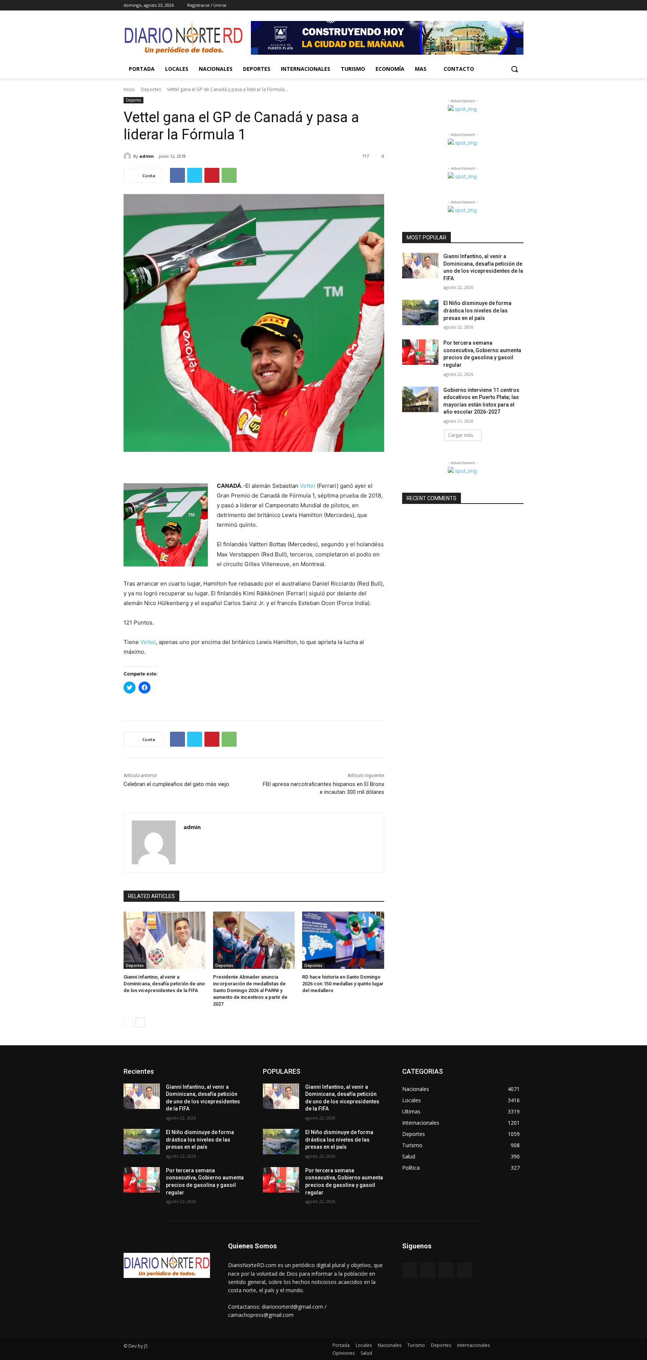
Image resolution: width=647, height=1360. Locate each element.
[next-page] (140, 1022)
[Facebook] (477, 5)
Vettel (307, 485)
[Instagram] (488, 5)
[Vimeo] (508, 5)
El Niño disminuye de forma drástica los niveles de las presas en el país (477, 310)
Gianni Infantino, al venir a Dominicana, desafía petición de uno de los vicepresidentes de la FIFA (164, 983)
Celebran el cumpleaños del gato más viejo (176, 784)
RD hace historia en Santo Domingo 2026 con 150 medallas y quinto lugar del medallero (342, 983)
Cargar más (460, 435)
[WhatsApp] (229, 175)
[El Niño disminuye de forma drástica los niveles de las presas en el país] (420, 312)
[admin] (128, 156)
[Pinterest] (211, 175)
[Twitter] (498, 5)
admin (146, 156)
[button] (514, 69)
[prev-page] (128, 1022)
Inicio (129, 89)
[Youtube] (519, 5)
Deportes (151, 89)
